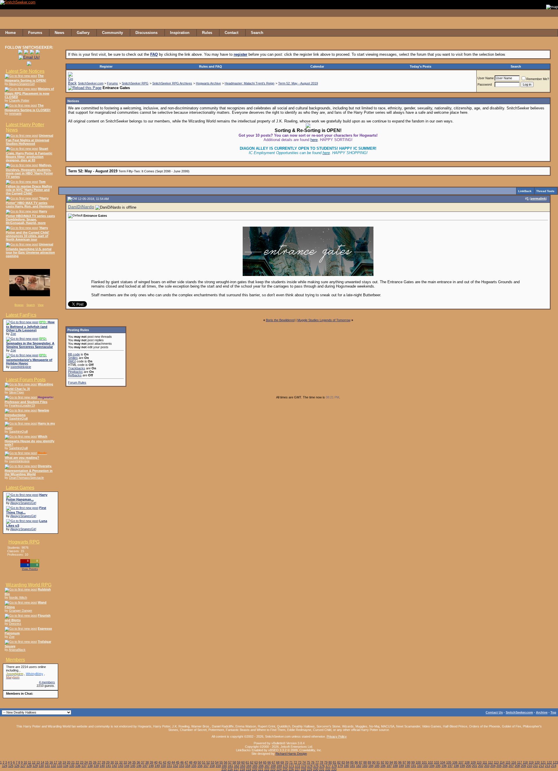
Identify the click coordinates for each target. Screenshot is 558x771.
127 (23, 766)
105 (448, 762)
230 (315, 769)
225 (285, 769)
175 (316, 766)
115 (507, 762)
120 (537, 762)
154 (187, 766)
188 (395, 766)
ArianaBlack (17, 649)
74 (304, 762)
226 (291, 769)
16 (51, 762)
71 (291, 762)
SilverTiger (16, 392)
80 (330, 762)
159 (218, 766)
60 (243, 762)
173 (303, 766)
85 (352, 762)
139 (96, 766)
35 (134, 762)
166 (261, 766)
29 (108, 762)
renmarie (15, 113)
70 (286, 762)
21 (73, 762)
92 (382, 762)
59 (238, 762)
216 (230, 769)
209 (523, 766)
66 (269, 762)
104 (442, 762)
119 (531, 762)
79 (326, 762)
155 (193, 766)
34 (129, 762)
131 (47, 766)
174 (309, 766)
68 (278, 762)
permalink (538, 198)
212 (541, 766)
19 (64, 762)
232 (327, 769)
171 (291, 766)
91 (378, 762)
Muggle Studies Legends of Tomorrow (323, 320)
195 (438, 766)
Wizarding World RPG (28, 584)
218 (242, 769)
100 (418, 762)
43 (169, 762)
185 (377, 766)
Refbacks (75, 375)
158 (212, 766)
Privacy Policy (337, 736)
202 (480, 766)
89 (369, 762)
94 (391, 762)
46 (182, 762)
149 (157, 766)
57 (230, 762)
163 (242, 766)
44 (173, 762)
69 (282, 762)
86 (356, 762)
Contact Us (494, 712)
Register (106, 66)
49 (195, 762)
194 (431, 766)
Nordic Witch (18, 597)
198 (456, 766)
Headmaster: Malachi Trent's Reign (249, 83)
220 (254, 769)
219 (248, 769)
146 (139, 766)
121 (543, 762)
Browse (19, 305)
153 (181, 766)
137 (84, 766)
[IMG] (72, 361)
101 (424, 762)
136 (78, 766)
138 (90, 766)
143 (120, 766)
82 (339, 762)
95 (395, 762)
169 (279, 766)
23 (81, 762)
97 (404, 762)
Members (15, 659)
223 (273, 769)
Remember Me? (537, 79)
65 (265, 762)
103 (436, 762)
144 (126, 766)
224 (279, 769)
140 (102, 766)
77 (317, 762)
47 (186, 762)
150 (163, 766)
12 (33, 762)
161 (230, 766)
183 (364, 766)
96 (400, 762)
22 (77, 762)
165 (254, 766)
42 (164, 762)
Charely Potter (19, 100)
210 (529, 766)
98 (408, 762)
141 (108, 766)
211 (535, 766)
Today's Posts (420, 66)
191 (413, 766)
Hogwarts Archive (208, 83)
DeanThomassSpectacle (26, 477)
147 (145, 766)
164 (248, 766)
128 (29, 766)
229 (309, 769)
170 (285, 766)
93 (387, 762)
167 (267, 766)
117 (519, 762)
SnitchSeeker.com (90, 83)
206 (505, 766)
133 (59, 766)
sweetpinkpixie (20, 367)
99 (413, 762)
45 (177, 762)
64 (260, 762)
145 (132, 766)
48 (190, 762)
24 (86, 762)
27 (99, 762)
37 (142, 762)
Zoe (13, 333)
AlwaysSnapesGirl (22, 84)
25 (90, 762)
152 (175, 766)
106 (454, 762)
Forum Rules (77, 382)
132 (53, 766)
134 (65, 766)
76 (312, 762)
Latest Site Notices (25, 71)
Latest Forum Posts (26, 379)
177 (328, 766)
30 (112, 762)
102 (430, 762)
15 (47, 762)
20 (68, 762)
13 (38, 762)
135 (71, 766)
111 (484, 762)
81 (334, 762)
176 (322, 766)
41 (160, 762)
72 (295, 762)
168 (273, 766)
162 (236, 766)
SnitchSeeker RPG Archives (172, 83)
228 (303, 769)
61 (247, 762)
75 (308, 762)
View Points (30, 569)
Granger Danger (20, 610)
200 (468, 766)
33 (125, 762)
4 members (47, 682)
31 (116, 762)
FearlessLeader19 (22, 405)
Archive (542, 712)
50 (199, 762)
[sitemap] (552, 33)
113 (496, 762)
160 (224, 766)
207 (511, 766)
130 (41, 766)
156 (200, 766)
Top (553, 712)
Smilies (73, 358)
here (314, 140)
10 (25, 762)
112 (490, 762)
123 (555, 762)
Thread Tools (545, 191)
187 (389, 766)
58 (234, 762)
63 (256, 762)
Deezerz (15, 623)
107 (461, 762)
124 (4, 766)
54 (217, 762)
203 (486, 766)
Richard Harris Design (291, 753)
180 (346, 766)
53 (212, 762)
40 (156, 762)
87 (360, 762)
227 (297, 769)
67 (273, 762)
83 (343, 762)
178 (334, 766)
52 (208, 762)
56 (225, 762)
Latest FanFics (21, 315)
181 (352, 766)
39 (151, 762)
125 (10, 766)
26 (94, 762)
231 (321, 769)
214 (553, 766)
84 (347, 762)
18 (60, 762)
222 (266, 769)
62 (251, 762)
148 (151, 766)
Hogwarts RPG (24, 541)
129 (35, 766)
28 (103, 762)
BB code (74, 354)
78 (321, 762)
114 (502, 762)
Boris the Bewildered (280, 320)
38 (147, 762)
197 (450, 766)
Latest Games (20, 487)
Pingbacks (75, 371)
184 (370, 766)
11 (29, 762)
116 (513, 762)
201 (474, 766)
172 (297, 766)
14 (42, 762)
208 (517, 766)
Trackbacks (76, 368)
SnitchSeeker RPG (135, 83)
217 (236, 769)
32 (121, 762)
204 (493, 766)
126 (16, 766)
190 (407, 766)
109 (473, 762)
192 (419, 766)
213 (547, 766)
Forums (112, 83)
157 (206, 766)
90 (373, 762)
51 (203, 762)
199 (462, 766)
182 (358, 766)
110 (479, 762)
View (41, 305)
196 (444, 766)
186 (383, 766)
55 (221, 762)
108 (467, 762)
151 (169, 766)
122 (549, 762)
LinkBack (525, 191)
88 (365, 762)
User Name (485, 78)
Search (30, 305)
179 (340, 766)
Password (484, 84)
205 (499, 766)
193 (425, 766)
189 (401, 766)
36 (138, 762)
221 (260, 769)
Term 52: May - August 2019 (298, 83)
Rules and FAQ (210, 66)
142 (114, 766)
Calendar (317, 66)
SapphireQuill (18, 418)
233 (334, 769)
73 (299, 762)
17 (55, 762)
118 (525, 762)
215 (224, 769)
